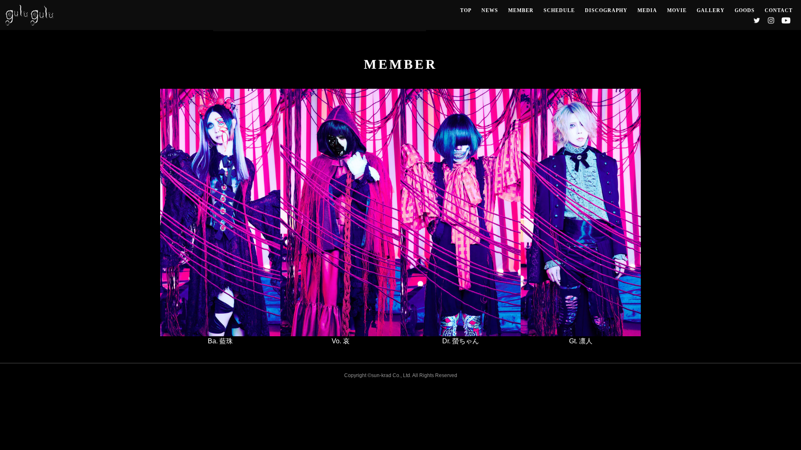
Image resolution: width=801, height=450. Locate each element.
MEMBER (521, 10)
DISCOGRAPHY (606, 10)
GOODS (745, 10)
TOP (465, 10)
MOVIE (677, 10)
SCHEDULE (559, 10)
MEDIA (647, 10)
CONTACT (779, 10)
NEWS (489, 10)
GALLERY (711, 10)
